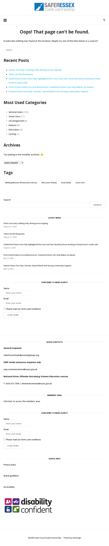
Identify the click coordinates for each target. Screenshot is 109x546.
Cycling (12, 133)
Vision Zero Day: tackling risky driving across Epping (35, 69)
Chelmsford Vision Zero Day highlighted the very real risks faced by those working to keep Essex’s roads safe (51, 244)
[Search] (24, 51)
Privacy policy (10, 464)
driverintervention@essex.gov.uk (37, 383)
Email (6, 298)
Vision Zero (14, 116)
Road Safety (66, 182)
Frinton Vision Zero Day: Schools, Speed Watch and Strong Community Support (48, 91)
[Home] (54, 10)
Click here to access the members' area (22, 401)
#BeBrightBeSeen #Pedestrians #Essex (21, 182)
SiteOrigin (77, 537)
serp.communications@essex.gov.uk (20, 369)
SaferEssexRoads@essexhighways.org (21, 355)
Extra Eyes (14, 129)
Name (6, 288)
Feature (12, 125)
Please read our (23, 309)
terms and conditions (31, 309)
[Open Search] (104, 20)
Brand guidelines (11, 475)
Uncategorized (16, 120)
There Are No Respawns (21, 74)
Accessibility (9, 487)
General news (16, 112)
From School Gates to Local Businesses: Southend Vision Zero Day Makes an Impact (51, 87)
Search (7, 199)
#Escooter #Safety (49, 182)
